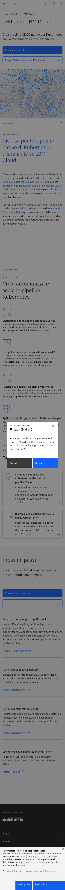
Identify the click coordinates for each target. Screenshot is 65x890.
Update (39, 463)
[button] (63, 849)
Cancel (13, 463)
